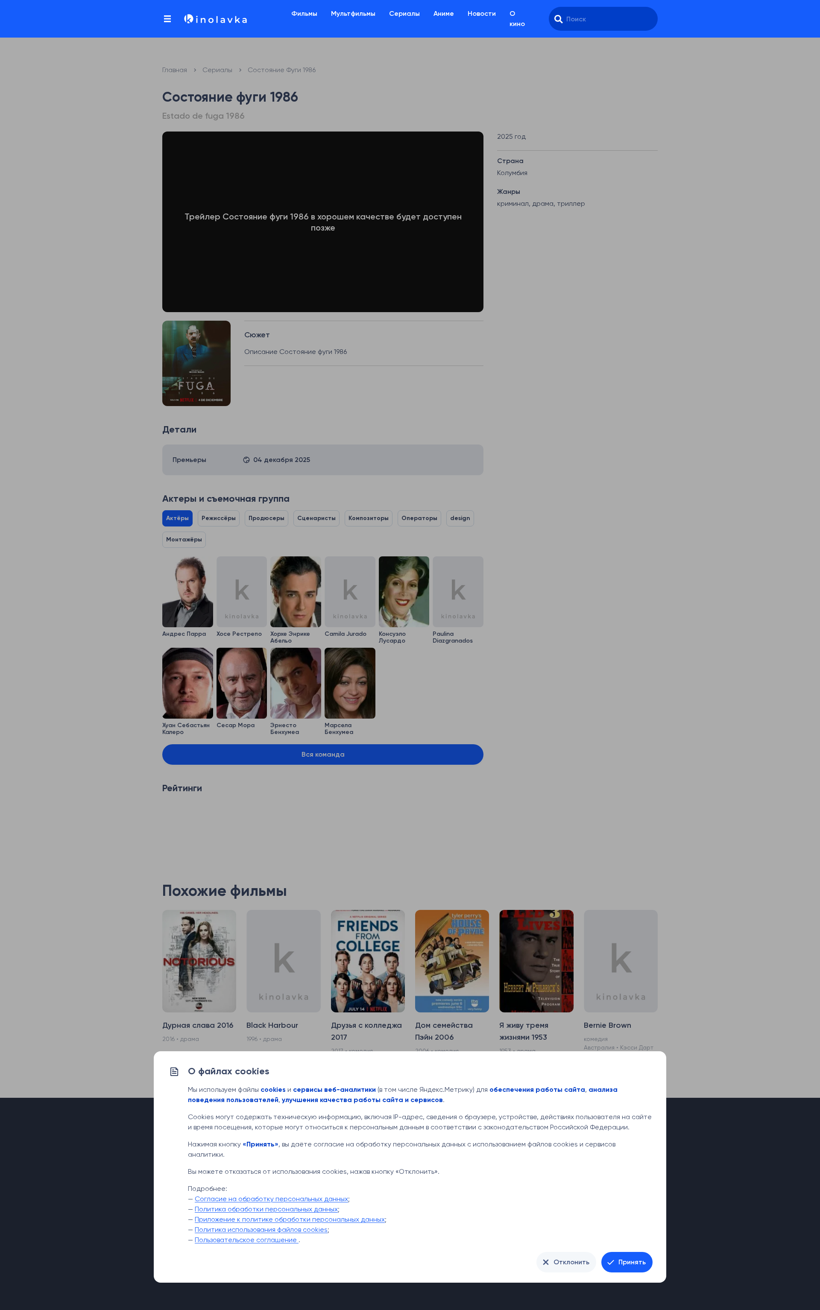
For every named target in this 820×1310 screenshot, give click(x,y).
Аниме (443, 13)
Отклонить (571, 1262)
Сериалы (404, 13)
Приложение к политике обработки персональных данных (290, 1219)
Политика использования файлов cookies (261, 1229)
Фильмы (304, 13)
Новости (482, 13)
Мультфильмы (353, 13)
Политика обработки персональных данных (266, 1209)
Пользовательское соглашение (247, 1240)
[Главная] (215, 18)
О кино (517, 18)
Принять (632, 1262)
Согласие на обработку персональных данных (271, 1199)
